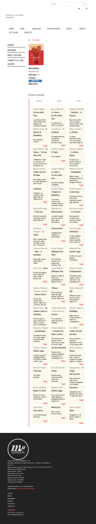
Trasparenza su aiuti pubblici (15, 482)
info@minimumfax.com (17, 514)
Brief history (15, 55)
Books (11, 45)
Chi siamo (10, 493)
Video (79, 101)
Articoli (39, 101)
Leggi (45, 146)
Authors (12, 50)
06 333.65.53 (20, 512)
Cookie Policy (11, 506)
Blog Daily (10, 501)
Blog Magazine (11, 498)
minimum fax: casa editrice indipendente (15, 16)
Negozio (10, 496)
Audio (59, 101)
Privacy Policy (11, 503)
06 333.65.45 (11, 512)
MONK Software (29, 486)
